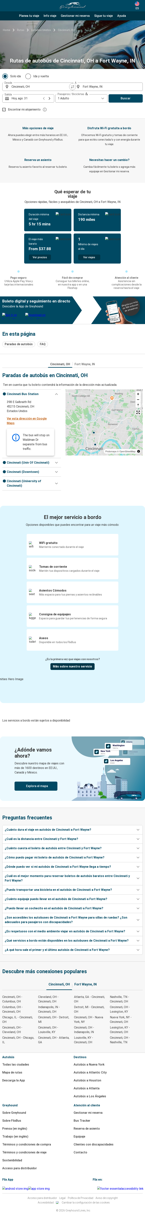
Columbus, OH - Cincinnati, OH (12, 1009)
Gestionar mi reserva (88, 1112)
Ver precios (40, 257)
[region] (104, 422)
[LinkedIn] (95, 1188)
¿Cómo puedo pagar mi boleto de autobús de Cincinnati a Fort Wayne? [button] (54, 857)
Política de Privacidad (80, 1198)
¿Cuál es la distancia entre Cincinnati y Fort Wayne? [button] (41, 839)
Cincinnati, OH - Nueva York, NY (88, 1019)
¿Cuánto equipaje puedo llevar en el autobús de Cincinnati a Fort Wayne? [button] (56, 899)
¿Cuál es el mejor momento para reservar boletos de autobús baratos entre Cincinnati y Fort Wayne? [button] (67, 878)
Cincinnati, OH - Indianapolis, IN (84, 1030)
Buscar (125, 98)
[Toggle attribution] (138, 451)
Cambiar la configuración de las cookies (86, 1202)
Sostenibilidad (12, 1160)
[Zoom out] (138, 399)
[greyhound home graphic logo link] (72, 5)
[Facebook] (93, 1188)
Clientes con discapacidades (93, 1144)
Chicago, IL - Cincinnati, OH (17, 1019)
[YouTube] (94, 1188)
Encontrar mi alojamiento (24, 109)
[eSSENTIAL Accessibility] (121, 1188)
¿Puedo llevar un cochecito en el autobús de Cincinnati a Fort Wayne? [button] (54, 908)
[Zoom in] (138, 394)
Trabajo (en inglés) (15, 1136)
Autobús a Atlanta (86, 1088)
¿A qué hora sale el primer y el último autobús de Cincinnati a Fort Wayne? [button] (57, 950)
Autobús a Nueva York (89, 1064)
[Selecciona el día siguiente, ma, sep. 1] (49, 98)
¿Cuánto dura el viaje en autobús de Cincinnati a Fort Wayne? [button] (48, 829)
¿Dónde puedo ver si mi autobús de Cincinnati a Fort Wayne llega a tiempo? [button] (58, 867)
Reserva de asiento (87, 1128)
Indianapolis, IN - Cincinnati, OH (49, 1009)
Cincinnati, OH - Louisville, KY (48, 1030)
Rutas (20, 30)
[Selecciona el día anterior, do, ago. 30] (44, 98)
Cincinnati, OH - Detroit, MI (53, 1019)
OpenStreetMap (127, 451)
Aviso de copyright (107, 1198)
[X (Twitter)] (96, 1188)
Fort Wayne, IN (85, 364)
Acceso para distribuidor (19, 1168)
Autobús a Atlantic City (90, 1072)
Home (6, 30)
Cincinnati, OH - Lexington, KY (120, 1009)
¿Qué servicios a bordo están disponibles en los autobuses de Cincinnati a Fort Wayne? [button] (67, 940)
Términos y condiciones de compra (26, 1144)
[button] (31, 394)
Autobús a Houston (87, 1080)
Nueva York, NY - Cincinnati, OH (121, 1019)
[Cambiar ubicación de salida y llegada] (72, 86)
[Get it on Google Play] (15, 1188)
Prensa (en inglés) (14, 1128)
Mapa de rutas (12, 1072)
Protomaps (110, 451)
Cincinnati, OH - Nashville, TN (120, 1040)
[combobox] (41, 86)
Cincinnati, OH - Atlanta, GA (53, 1040)
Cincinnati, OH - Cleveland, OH (12, 1030)
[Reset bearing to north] (138, 405)
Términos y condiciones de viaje (24, 1152)
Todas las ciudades (15, 1064)
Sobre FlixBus (11, 1120)
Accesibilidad (46, 1202)
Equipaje (79, 1136)
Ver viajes (89, 257)
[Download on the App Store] (39, 1188)
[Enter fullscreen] (138, 412)
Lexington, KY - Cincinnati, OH (120, 1030)
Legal (62, 1198)
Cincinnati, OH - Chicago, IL (18, 1040)
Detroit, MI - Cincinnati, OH (89, 1009)
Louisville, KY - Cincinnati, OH (83, 1040)
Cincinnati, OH (66, 30)
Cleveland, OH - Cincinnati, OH (48, 999)
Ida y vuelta (41, 76)
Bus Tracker (82, 1120)
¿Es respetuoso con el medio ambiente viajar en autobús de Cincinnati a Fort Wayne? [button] (65, 931)
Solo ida (15, 76)
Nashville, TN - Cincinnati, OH (119, 999)
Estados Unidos (41, 30)
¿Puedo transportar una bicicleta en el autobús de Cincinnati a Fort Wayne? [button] (58, 890)
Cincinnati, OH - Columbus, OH (12, 999)
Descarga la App (13, 1080)
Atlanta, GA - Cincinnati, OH (89, 999)
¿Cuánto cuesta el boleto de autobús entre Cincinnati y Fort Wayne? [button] (53, 848)
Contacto (80, 1152)
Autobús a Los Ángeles (90, 1096)
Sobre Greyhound (14, 1112)
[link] (72, 768)
